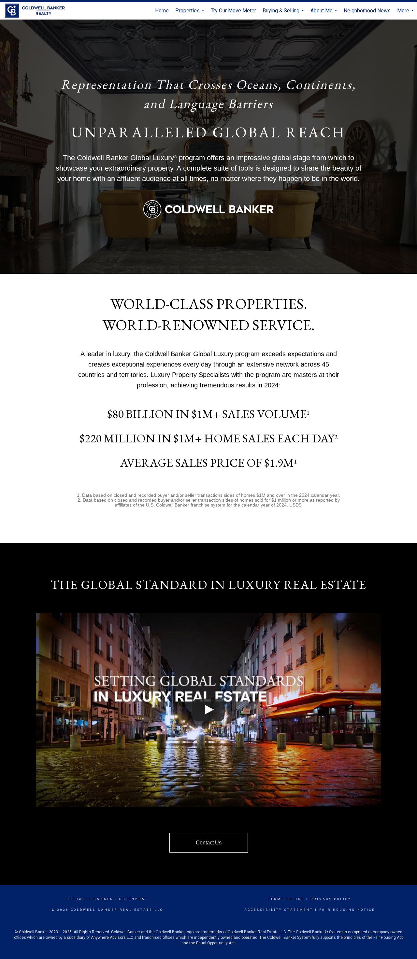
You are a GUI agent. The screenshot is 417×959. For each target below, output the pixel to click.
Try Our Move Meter (233, 10)
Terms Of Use (286, 899)
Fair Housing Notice (347, 909)
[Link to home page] (38, 11)
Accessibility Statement (278, 909)
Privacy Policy (330, 899)
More (406, 13)
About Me (324, 13)
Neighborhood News (367, 10)
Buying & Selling (284, 13)
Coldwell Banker (90, 899)
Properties (190, 13)
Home (162, 10)
